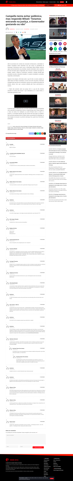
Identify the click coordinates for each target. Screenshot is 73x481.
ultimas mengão (20, 129)
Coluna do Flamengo (23, 126)
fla (28, 126)
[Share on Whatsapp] (19, 32)
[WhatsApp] (64, 5)
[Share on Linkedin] (21, 32)
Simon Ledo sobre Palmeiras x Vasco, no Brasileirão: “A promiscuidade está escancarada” (57, 103)
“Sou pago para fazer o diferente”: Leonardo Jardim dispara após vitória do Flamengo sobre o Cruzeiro (58, 174)
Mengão (9, 127)
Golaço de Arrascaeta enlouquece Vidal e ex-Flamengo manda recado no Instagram (58, 141)
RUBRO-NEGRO (10, 129)
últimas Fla (15, 129)
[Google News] (60, 5)
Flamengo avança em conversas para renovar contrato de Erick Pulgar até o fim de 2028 (58, 78)
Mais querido (39, 126)
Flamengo (31, 126)
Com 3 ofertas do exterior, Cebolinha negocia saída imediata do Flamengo (57, 90)
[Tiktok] (51, 49)
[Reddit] (63, 5)
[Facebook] (55, 5)
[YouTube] (58, 5)
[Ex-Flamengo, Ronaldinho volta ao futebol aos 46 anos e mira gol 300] (58, 22)
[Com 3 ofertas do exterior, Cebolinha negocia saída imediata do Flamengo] (58, 87)
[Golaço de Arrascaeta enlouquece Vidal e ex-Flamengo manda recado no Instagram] (58, 139)
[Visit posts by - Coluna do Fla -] (7, 29)
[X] (57, 5)
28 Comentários (26, 29)
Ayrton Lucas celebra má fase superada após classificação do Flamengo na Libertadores (57, 129)
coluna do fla (17, 126)
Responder (43, 144)
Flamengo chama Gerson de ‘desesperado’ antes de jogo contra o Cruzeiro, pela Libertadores (58, 185)
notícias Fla (23, 127)
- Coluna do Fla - (12, 29)
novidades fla (34, 127)
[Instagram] (61, 5)
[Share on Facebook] (14, 32)
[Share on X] (16, 32)
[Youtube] (65, 44)
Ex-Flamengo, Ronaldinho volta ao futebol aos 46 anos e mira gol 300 (58, 25)
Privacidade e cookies (23, 477)
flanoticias (35, 126)
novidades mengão (40, 127)
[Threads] (66, 5)
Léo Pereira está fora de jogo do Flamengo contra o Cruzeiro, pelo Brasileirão (58, 116)
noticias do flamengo (17, 127)
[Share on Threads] (25, 32)
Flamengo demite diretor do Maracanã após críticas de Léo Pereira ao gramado (58, 36)
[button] (52, 478)
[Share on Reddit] (23, 32)
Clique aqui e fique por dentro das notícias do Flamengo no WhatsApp (28, 5)
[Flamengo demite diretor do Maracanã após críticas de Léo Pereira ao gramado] (58, 33)
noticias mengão (28, 127)
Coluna (14, 126)
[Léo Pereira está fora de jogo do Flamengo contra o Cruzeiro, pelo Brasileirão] (58, 113)
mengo (12, 127)
